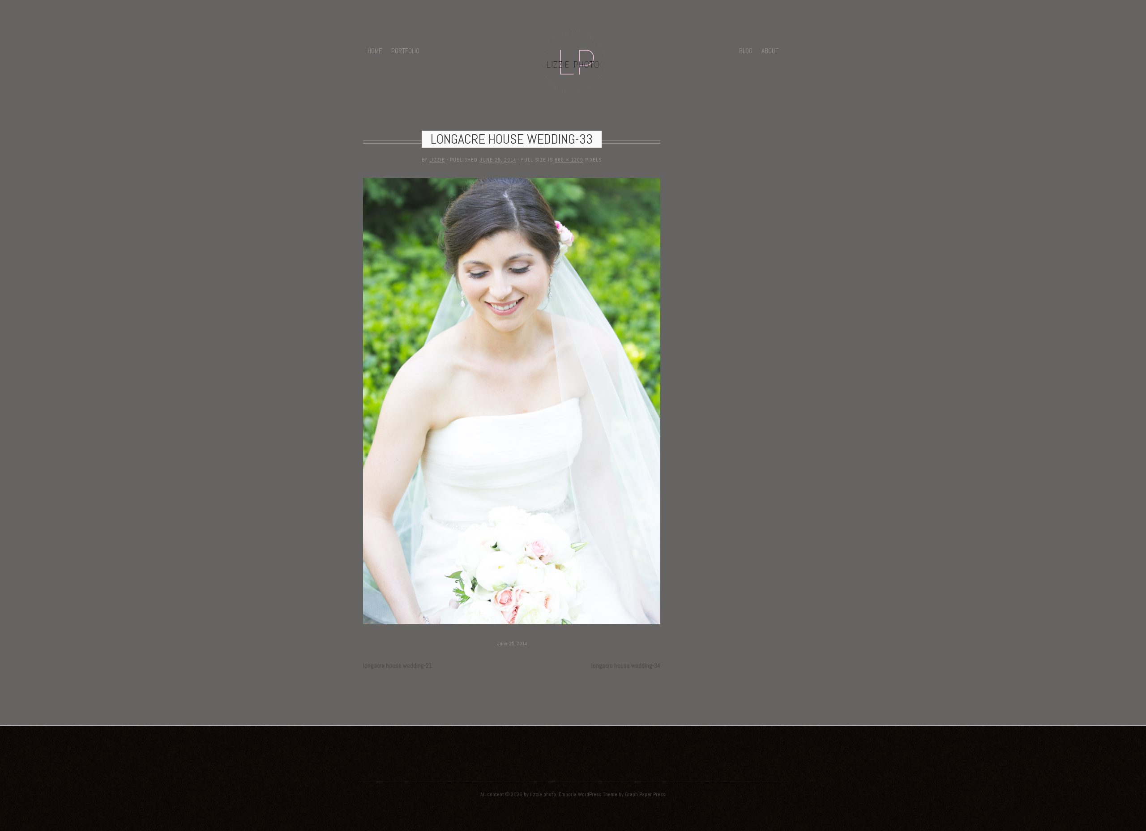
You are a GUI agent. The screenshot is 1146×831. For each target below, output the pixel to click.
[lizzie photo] (573, 88)
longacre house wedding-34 (625, 665)
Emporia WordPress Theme (588, 794)
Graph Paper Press (645, 794)
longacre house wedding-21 (397, 665)
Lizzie (437, 160)
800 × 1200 (569, 160)
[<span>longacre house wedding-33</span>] (512, 625)
